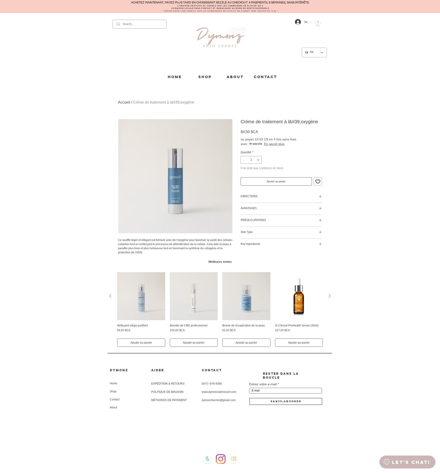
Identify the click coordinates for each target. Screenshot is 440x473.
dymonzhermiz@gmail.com (219, 400)
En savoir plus (274, 144)
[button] (318, 24)
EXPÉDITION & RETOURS (167, 383)
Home (113, 383)
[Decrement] (243, 160)
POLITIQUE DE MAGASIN (167, 392)
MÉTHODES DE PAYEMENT (169, 400)
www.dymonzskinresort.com (219, 392)
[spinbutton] (251, 160)
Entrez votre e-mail (263, 384)
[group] (220, 309)
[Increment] (258, 160)
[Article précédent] (110, 296)
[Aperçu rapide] (141, 296)
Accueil (124, 102)
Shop (113, 391)
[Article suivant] (329, 296)
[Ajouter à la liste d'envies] (318, 181)
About (113, 407)
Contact (114, 399)
